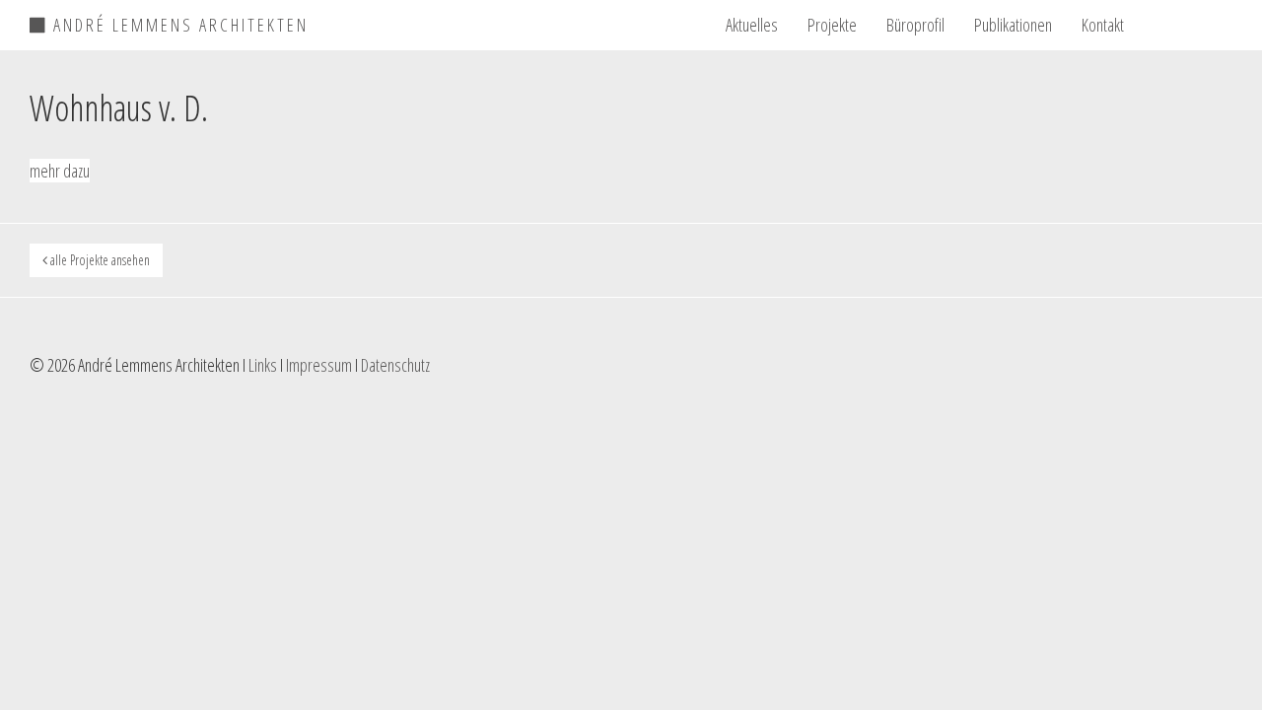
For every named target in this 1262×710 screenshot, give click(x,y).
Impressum (319, 365)
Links (262, 365)
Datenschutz (395, 365)
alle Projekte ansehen (98, 259)
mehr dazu (60, 170)
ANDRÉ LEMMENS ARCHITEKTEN (178, 22)
